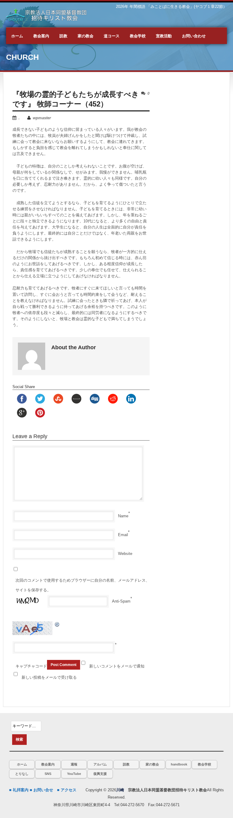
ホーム (22, 764)
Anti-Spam (121, 601)
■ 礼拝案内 (19, 790)
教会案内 (48, 764)
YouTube (74, 774)
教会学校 (204, 764)
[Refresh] (57, 624)
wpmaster (42, 118)
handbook (179, 764)
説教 (126, 764)
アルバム (100, 764)
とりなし (22, 774)
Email (123, 534)
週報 (74, 764)
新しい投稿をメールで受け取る (49, 677)
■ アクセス (66, 790)
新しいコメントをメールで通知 (116, 666)
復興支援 (100, 774)
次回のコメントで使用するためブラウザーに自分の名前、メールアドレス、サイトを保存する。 (82, 585)
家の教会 (152, 764)
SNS (48, 774)
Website (125, 553)
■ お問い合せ (41, 790)
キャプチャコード (31, 666)
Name (123, 516)
